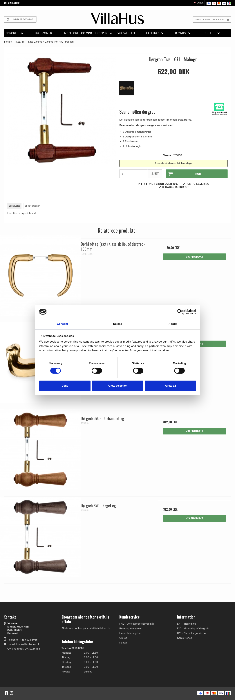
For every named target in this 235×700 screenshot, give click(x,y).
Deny (65, 385)
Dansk (199, 3)
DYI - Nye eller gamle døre (192, 633)
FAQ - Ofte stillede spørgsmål (136, 623)
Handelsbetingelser (130, 633)
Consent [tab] (62, 324)
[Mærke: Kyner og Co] (128, 90)
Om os (123, 637)
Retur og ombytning (130, 628)
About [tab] (173, 324)
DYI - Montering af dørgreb (193, 628)
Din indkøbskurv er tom (210, 19)
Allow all (170, 385)
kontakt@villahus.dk (27, 644)
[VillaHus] (117, 18)
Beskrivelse (14, 206)
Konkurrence (184, 637)
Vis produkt (194, 256)
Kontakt (123, 642)
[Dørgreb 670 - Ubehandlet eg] (40, 449)
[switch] (97, 371)
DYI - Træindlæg (186, 623)
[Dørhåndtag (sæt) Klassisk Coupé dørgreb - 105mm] (40, 275)
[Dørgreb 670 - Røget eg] (40, 537)
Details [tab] (117, 324)
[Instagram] (11, 693)
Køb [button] (198, 173)
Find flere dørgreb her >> (22, 213)
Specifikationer (32, 206)
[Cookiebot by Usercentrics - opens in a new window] (180, 311)
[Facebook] (6, 693)
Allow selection (117, 385)
